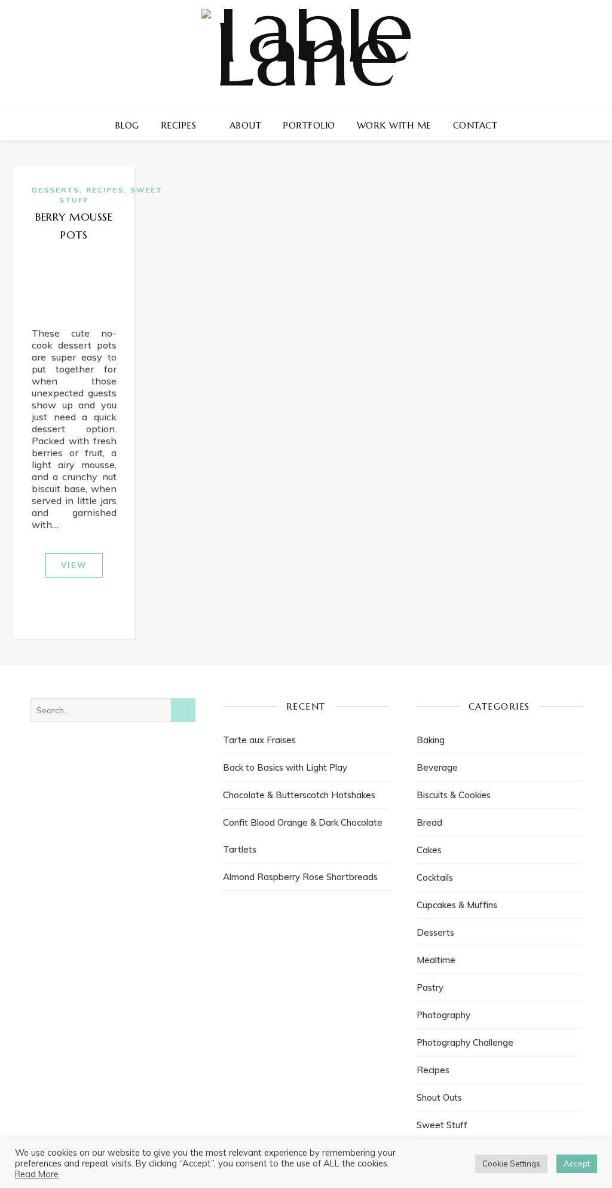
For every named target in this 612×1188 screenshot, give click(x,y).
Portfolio (309, 125)
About (246, 125)
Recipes (179, 125)
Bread (429, 822)
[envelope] (545, 125)
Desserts (55, 189)
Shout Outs (439, 1097)
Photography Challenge (465, 1042)
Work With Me (394, 125)
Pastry (430, 987)
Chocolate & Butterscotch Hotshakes (299, 795)
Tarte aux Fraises (259, 740)
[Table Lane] (306, 55)
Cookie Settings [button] (511, 1163)
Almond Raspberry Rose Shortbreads (300, 876)
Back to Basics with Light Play (285, 767)
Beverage (437, 767)
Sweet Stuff (442, 1125)
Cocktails (435, 877)
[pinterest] (528, 125)
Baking (431, 740)
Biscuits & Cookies (454, 795)
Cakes (429, 850)
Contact (475, 125)
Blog (127, 125)
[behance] (562, 125)
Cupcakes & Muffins (457, 905)
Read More (37, 1174)
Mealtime (436, 960)
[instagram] (511, 125)
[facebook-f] (493, 125)
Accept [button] (577, 1163)
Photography (443, 1015)
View (74, 565)
